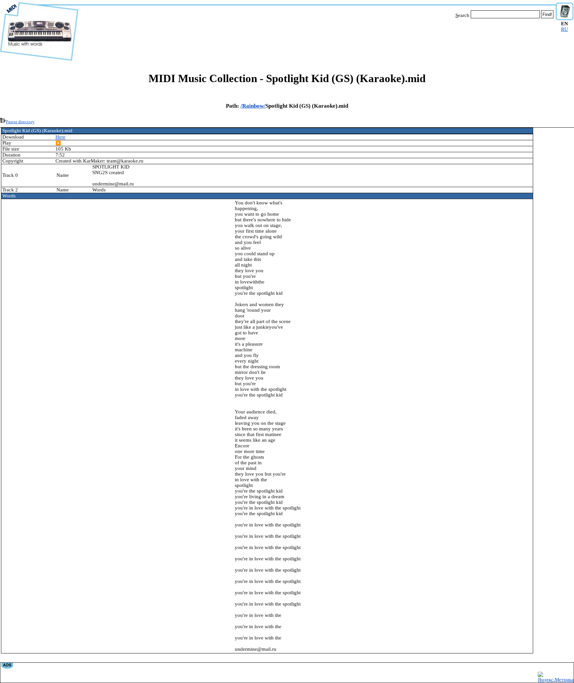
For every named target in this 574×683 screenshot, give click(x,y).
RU (564, 29)
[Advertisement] (317, 39)
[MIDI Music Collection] (39, 60)
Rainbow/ (253, 106)
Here (60, 137)
